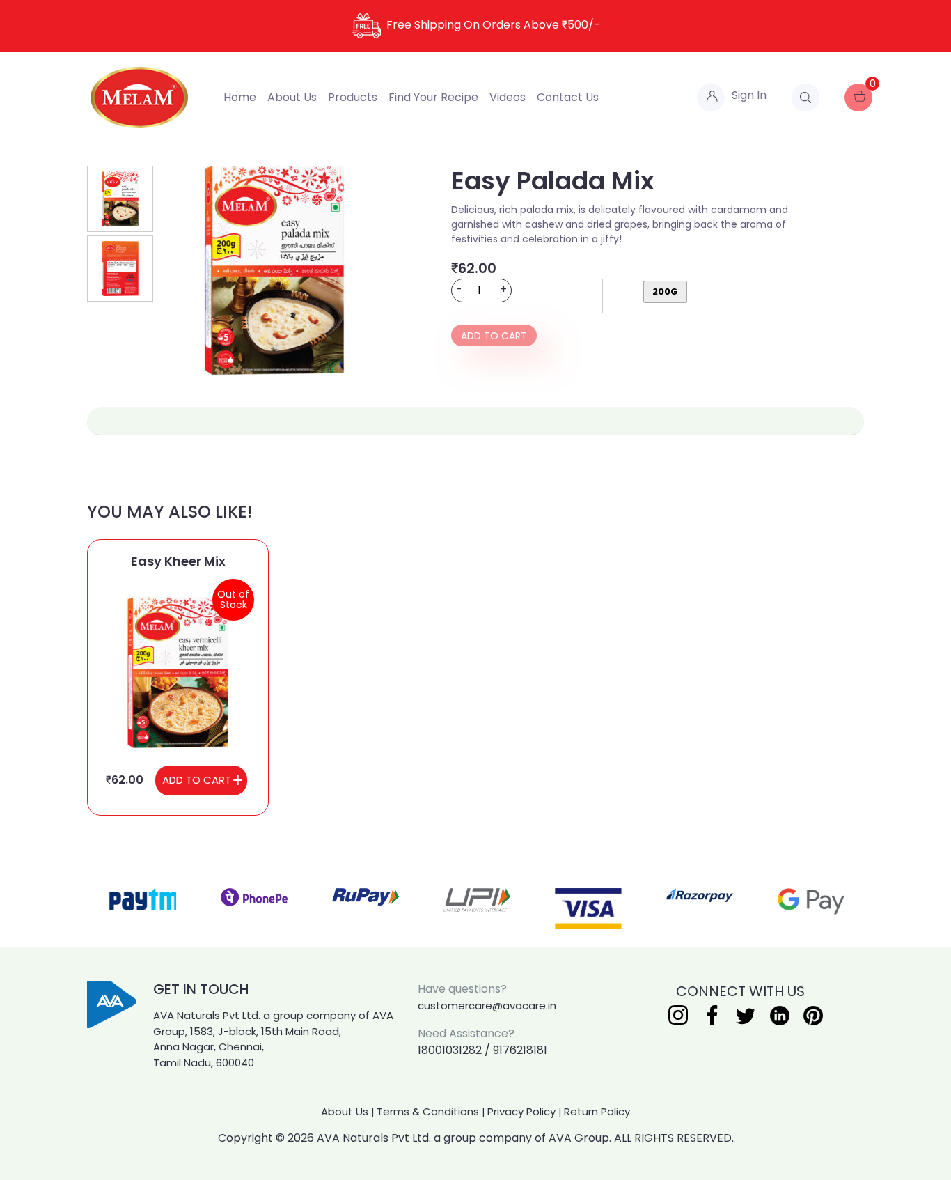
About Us (292, 97)
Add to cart (494, 336)
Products (352, 97)
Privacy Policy (521, 1111)
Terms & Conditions (428, 1111)
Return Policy (597, 1111)
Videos (507, 97)
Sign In (749, 95)
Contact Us (568, 97)
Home (239, 97)
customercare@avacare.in (487, 1005)
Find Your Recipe (433, 97)
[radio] (665, 291)
